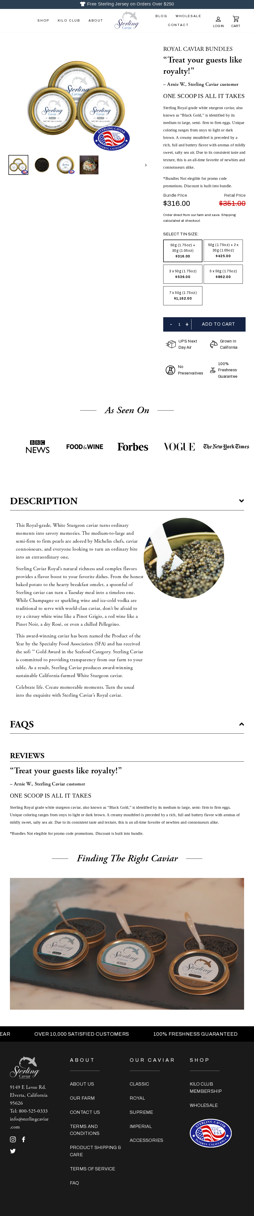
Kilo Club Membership (206, 1088)
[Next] (143, 165)
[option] (77, 98)
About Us (82, 1084)
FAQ (74, 1183)
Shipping (228, 215)
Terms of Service (92, 1168)
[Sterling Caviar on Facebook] (24, 1139)
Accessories (146, 1140)
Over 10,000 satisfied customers (48, 1034)
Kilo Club (69, 20)
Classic (139, 1084)
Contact (178, 25)
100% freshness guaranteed (162, 1034)
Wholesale (188, 16)
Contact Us (85, 1112)
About (96, 20)
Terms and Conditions (85, 1130)
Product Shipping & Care (95, 1151)
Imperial (141, 1126)
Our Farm (82, 1098)
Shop (43, 20)
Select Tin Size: (181, 234)
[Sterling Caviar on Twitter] (13, 1150)
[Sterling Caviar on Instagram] (13, 1139)
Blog (161, 16)
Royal (137, 1098)
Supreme (141, 1112)
